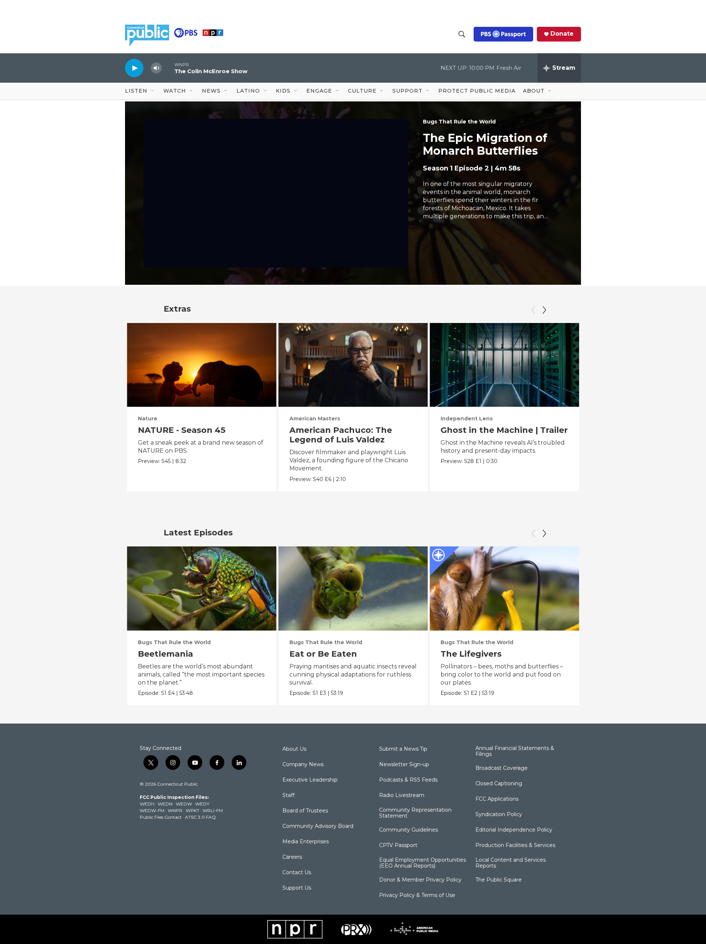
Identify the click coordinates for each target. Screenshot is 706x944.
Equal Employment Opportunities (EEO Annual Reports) (422, 863)
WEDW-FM (152, 810)
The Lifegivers (471, 654)
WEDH (147, 804)
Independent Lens (467, 418)
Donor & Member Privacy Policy (420, 880)
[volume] (156, 68)
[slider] (168, 68)
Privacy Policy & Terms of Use (417, 895)
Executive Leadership (310, 780)
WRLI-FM (213, 810)
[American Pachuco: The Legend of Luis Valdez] (353, 365)
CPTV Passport (398, 845)
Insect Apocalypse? (634, 654)
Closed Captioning (498, 784)
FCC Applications (496, 799)
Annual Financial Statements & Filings (514, 751)
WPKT (192, 810)
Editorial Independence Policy (513, 830)
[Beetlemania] (202, 588)
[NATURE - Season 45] (202, 365)
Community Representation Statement (415, 813)
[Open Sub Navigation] (153, 91)
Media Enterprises (305, 842)
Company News (303, 765)
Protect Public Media (477, 90)
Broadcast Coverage (501, 768)
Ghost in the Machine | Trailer (504, 430)
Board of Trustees (305, 811)
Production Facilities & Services (515, 845)
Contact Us (296, 873)
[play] (134, 68)
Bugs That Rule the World (459, 121)
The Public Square (498, 880)
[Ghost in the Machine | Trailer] (504, 365)
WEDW (184, 804)
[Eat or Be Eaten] (353, 588)
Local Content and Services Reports (510, 863)
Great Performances (620, 418)
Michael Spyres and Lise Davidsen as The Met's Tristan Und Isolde (643, 439)
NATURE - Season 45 (181, 430)
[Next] (544, 310)
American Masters (314, 418)
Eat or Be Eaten (323, 654)
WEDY (202, 804)
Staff (288, 795)
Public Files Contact (161, 817)
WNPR (175, 810)
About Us (294, 749)
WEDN (165, 804)
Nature (147, 418)
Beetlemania (165, 654)
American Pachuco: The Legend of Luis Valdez (340, 435)
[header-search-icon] (462, 34)
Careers (292, 857)
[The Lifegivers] (504, 588)
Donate (562, 33)
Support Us (296, 888)
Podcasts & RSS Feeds (408, 780)
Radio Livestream (401, 795)
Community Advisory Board (317, 826)
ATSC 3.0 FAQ (200, 817)
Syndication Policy (498, 815)
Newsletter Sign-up (404, 765)
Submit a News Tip (403, 749)
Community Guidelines (408, 830)
